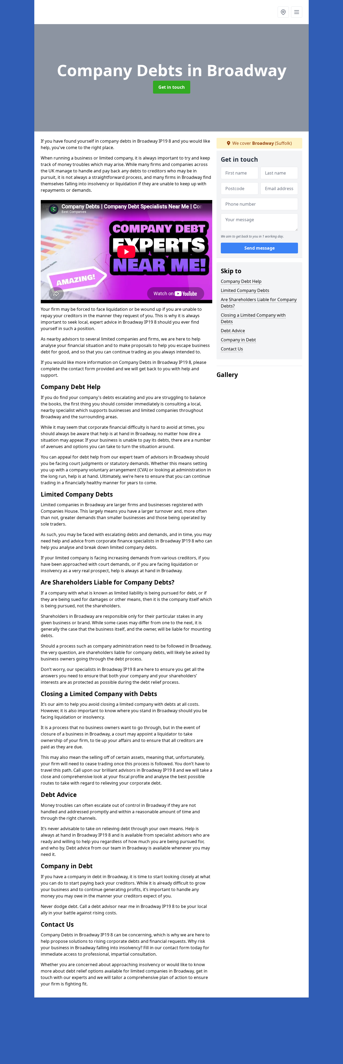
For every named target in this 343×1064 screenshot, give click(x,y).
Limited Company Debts (245, 290)
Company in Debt (238, 340)
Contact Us (232, 349)
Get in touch (171, 87)
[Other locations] (283, 12)
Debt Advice (233, 331)
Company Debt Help (241, 281)
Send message (259, 248)
